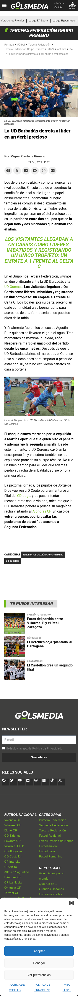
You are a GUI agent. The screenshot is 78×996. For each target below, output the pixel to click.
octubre (61, 49)
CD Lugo (23, 496)
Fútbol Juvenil (48, 846)
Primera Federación (52, 820)
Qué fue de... (48, 883)
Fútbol (21, 44)
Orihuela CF (12, 887)
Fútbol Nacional (20, 814)
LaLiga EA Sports (39, 20)
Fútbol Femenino (50, 856)
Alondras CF (41, 511)
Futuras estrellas (50, 894)
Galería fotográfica (39, 615)
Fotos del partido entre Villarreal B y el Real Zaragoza (45, 623)
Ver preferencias (39, 975)
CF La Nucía (13, 882)
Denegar (39, 963)
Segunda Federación (53, 825)
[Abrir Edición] (64, 3)
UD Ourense (13, 287)
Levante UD (12, 841)
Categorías (50, 814)
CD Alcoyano (13, 851)
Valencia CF (12, 820)
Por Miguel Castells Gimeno (24, 156)
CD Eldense (12, 835)
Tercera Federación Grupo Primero (24, 49)
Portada (9, 44)
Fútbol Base (47, 851)
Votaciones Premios (12, 20)
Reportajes (50, 868)
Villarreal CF (12, 825)
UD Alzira (10, 867)
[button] (71, 903)
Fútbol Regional (50, 835)
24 (71, 49)
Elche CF (10, 830)
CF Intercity (12, 861)
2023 (51, 49)
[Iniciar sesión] (72, 3)
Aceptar (39, 951)
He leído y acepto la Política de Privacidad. (34, 748)
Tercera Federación (39, 44)
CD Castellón (34, 661)
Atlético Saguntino (16, 872)
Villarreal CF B (14, 846)
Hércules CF (34, 638)
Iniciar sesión (72, 7)
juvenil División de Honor (56, 841)
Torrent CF (11, 893)
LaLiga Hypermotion (64, 20)
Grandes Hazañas (51, 889)
